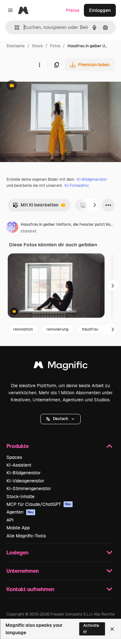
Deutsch (60, 418)
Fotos (55, 46)
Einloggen (100, 10)
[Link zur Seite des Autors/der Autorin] (12, 228)
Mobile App (18, 528)
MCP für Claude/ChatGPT (38, 504)
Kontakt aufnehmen (30, 589)
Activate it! (91, 628)
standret (28, 231)
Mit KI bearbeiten (35, 206)
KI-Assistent (18, 465)
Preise (72, 10)
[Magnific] (61, 366)
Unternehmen (22, 570)
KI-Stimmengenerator (28, 488)
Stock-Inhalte (20, 496)
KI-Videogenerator (25, 481)
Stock (37, 46)
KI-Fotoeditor (77, 185)
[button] (60, 419)
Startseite (15, 46)
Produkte (17, 446)
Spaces (14, 457)
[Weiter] (94, 205)
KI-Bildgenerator (92, 179)
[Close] (112, 629)
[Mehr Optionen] (39, 64)
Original (41, 86)
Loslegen (17, 552)
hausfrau (90, 329)
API (10, 520)
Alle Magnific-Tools (26, 536)
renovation (23, 329)
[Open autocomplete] (14, 27)
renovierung (57, 329)
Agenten (20, 512)
